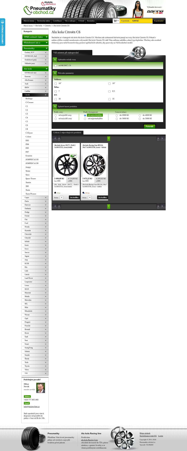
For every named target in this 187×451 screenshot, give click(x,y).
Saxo (28, 175)
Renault (27, 329)
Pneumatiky (29, 48)
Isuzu (26, 245)
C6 (27, 125)
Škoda (27, 359)
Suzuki (27, 355)
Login (160, 436)
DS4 (27, 144)
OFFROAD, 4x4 (31, 56)
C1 (27, 106)
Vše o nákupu (70, 21)
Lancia (27, 274)
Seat (26, 340)
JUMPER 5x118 (32, 159)
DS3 (27, 140)
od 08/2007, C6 (65, 65)
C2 (27, 110)
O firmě (81, 21)
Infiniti (27, 241)
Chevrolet (28, 234)
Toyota (27, 366)
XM (27, 186)
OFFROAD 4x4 (30, 73)
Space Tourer (31, 178)
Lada (26, 271)
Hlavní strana (28, 26)
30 (60, 99)
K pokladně (158, 21)
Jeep (26, 260)
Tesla (26, 362)
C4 (27, 117)
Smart (27, 344)
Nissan (27, 315)
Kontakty (91, 21)
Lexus (27, 285)
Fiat (26, 219)
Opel (26, 318)
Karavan (28, 76)
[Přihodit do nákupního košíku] (74, 197)
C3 (27, 114)
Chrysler (28, 238)
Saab (26, 337)
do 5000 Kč (147, 118)
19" (113, 83)
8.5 (113, 91)
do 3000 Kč (124, 118)
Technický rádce (43, 21)
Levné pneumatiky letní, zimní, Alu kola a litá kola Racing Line (44, 8)
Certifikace (57, 21)
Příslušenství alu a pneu (32, 43)
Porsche (27, 326)
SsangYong (29, 348)
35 (113, 99)
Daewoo (28, 205)
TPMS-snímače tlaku (33, 37)
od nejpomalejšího (95, 118)
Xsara (28, 190)
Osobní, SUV (29, 52)
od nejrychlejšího (95, 115)
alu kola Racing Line (89, 440)
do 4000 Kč (147, 115)
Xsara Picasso (31, 194)
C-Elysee (29, 133)
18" (60, 83)
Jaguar (27, 256)
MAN (27, 289)
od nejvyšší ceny (65, 118)
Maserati (28, 293)
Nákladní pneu (30, 63)
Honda (27, 227)
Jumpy (28, 167)
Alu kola (28, 69)
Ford (26, 223)
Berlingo (29, 98)
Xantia (28, 182)
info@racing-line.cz (32, 406)
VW (26, 373)
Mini (26, 307)
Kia (26, 267)
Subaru (27, 351)
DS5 (27, 148)
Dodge (27, 212)
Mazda (27, 296)
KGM (27, 263)
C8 (27, 129)
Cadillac (27, 91)
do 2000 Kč (124, 115)
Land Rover (29, 278)
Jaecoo (27, 252)
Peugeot (27, 322)
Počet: (56, 198)
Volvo (27, 370)
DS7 (27, 152)
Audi (26, 84)
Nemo (28, 171)
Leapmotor (28, 282)
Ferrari (27, 216)
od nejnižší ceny (65, 115)
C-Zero (28, 137)
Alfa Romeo (29, 80)
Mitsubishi (28, 311)
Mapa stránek (145, 433)
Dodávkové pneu (31, 60)
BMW (27, 87)
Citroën (27, 95)
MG (26, 304)
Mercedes (28, 300)
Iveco (26, 249)
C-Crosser (29, 102)
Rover (27, 333)
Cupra (27, 197)
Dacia (27, 201)
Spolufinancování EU (148, 436)
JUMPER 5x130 (32, 163)
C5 (27, 121)
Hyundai (28, 230)
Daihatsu (28, 208)
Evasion (29, 156)
